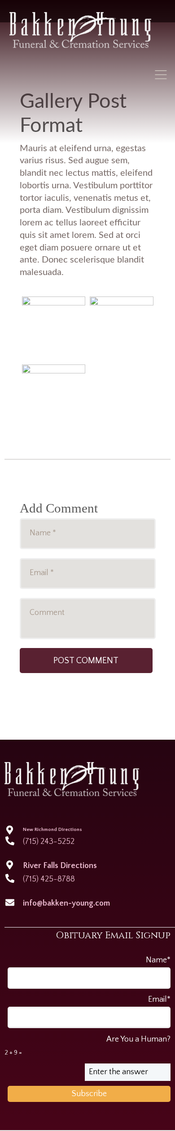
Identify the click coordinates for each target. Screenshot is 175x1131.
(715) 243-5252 (48, 841)
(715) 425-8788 (49, 879)
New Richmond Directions (52, 829)
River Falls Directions (60, 865)
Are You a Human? (87, 1045)
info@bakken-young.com (66, 903)
